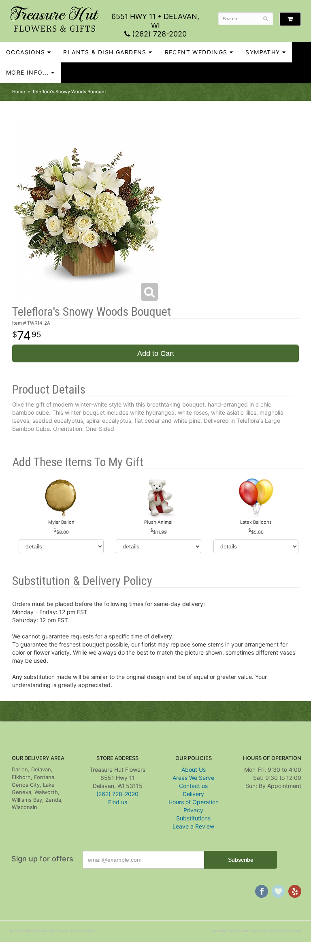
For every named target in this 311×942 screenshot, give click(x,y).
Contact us (193, 785)
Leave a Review (193, 826)
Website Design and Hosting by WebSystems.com (257, 931)
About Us (193, 769)
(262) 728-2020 (158, 34)
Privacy (193, 810)
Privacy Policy (83, 931)
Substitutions (193, 818)
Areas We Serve (193, 777)
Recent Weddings (196, 52)
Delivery (193, 793)
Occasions (25, 52)
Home (18, 91)
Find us (117, 802)
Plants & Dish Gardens (104, 52)
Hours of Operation (193, 802)
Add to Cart (155, 353)
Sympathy (262, 52)
